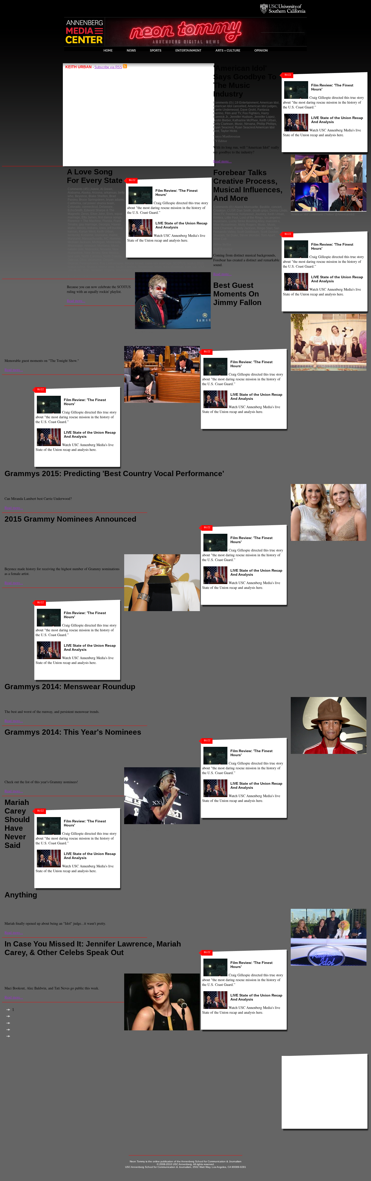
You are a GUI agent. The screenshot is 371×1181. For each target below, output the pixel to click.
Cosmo (123, 961)
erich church (95, 535)
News (131, 51)
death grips (260, 210)
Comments (75, 189)
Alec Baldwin (81, 961)
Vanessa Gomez (15, 912)
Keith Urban (105, 231)
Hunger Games (75, 964)
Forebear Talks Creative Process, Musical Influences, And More (247, 185)
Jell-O (253, 321)
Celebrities (109, 903)
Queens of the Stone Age (182, 758)
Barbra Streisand (127, 527)
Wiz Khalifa (92, 552)
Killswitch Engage (174, 751)
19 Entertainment (246, 102)
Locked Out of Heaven (68, 755)
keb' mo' (19, 542)
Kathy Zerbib (14, 977)
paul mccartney (132, 758)
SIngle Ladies (259, 336)
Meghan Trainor (174, 542)
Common (158, 531)
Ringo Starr (264, 228)
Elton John (97, 214)
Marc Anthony (156, 695)
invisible (235, 482)
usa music (75, 270)
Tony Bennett (68, 552)
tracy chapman (173, 267)
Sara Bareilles (165, 762)
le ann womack (117, 542)
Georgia (104, 224)
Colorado (74, 207)
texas (158, 267)
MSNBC (115, 968)
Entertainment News (71, 535)
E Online (168, 961)
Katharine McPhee (245, 120)
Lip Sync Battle (223, 332)
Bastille (265, 207)
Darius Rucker (67, 744)
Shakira (92, 267)
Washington (124, 270)
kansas (72, 231)
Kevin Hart (264, 329)
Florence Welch (179, 744)
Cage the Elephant (37, 531)
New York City (139, 968)
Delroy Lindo (278, 210)
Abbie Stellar (222, 244)
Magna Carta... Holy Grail (130, 755)
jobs (233, 903)
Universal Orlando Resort (22, 344)
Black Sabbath (149, 741)
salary (23, 907)
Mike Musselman (224, 224)
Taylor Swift (119, 549)
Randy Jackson (244, 228)
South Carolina (126, 267)
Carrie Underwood (226, 109)
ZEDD (115, 765)
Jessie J (112, 538)
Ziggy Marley (110, 552)
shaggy (10, 549)
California (74, 203)
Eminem (50, 535)
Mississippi (75, 245)
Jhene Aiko (127, 538)
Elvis (110, 214)
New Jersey (92, 252)
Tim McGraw (36, 765)
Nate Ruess (74, 758)
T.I (234, 695)
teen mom (47, 972)
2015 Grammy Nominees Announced (70, 519)
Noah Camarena (16, 349)
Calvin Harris (32, 744)
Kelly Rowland (128, 751)
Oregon (108, 260)
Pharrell (198, 695)
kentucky (74, 235)
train (188, 267)
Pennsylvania (89, 263)
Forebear (232, 214)
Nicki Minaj (242, 332)
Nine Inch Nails (110, 758)
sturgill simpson (99, 549)
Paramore (73, 545)
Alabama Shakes (70, 741)
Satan (33, 907)
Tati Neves (31, 972)
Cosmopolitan (139, 961)
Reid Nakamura (15, 487)
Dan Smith (244, 210)
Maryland (74, 238)
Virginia (109, 270)
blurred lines (190, 741)
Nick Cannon (160, 968)
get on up (135, 535)
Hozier (46, 538)
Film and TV (233, 113)
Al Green (106, 189)
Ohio (83, 260)
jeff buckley (114, 228)
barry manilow (149, 527)
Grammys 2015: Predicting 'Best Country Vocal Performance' (114, 473)
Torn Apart (268, 235)
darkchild (173, 531)
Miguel (193, 755)
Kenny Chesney (78, 542)
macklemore (136, 695)
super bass (27, 340)
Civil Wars (49, 744)
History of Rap (272, 318)
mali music (154, 542)
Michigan (98, 242)
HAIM (37, 538)
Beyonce (81, 196)
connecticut (90, 207)
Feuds (180, 903)
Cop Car (74, 482)
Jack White (97, 538)
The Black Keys (139, 549)
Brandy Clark (14, 531)
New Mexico (110, 252)
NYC (173, 968)
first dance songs (109, 217)
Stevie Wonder (249, 235)
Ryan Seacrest (223, 127)
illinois (81, 228)
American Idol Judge (64, 903)
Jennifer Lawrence (271, 321)
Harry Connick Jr (26, 964)
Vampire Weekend (80, 765)
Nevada (105, 249)
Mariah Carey (284, 903)
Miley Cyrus (303, 903)
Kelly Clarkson (223, 124)
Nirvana (249, 124)
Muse (51, 758)
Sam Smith (153, 545)
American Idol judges (262, 106)
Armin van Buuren (111, 741)
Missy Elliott (37, 758)
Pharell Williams (93, 545)
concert (276, 207)
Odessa (73, 260)
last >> (17, 1036)
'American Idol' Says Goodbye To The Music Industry (244, 81)
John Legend (159, 538)
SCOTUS (179, 263)
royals (118, 762)
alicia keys (91, 741)
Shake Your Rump (235, 336)
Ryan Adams (136, 545)
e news (156, 961)
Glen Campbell (153, 535)
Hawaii (116, 224)
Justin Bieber (222, 120)
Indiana (92, 228)
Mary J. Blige (158, 755)
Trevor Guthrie (56, 765)
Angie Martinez (90, 903)
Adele (95, 189)
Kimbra (218, 217)
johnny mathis (179, 538)
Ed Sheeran (35, 535)
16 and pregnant (59, 961)
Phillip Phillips (266, 124)
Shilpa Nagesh (15, 557)
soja (68, 549)
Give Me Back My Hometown (119, 482)
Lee (143, 542)
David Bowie (104, 744)
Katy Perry (70, 751)
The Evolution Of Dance (86, 340)
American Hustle (44, 527)
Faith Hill (111, 535)
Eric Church (90, 482)
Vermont (96, 270)
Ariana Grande (104, 527)
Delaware (106, 207)
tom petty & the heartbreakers (38, 552)
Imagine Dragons (85, 748)
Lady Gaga (98, 542)
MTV (126, 968)
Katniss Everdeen (58, 968)
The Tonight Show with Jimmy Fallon (144, 340)
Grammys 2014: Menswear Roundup (70, 686)
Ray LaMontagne (111, 263)
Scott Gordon (269, 232)
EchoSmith (75, 210)
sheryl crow (106, 267)
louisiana (101, 235)
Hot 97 (59, 964)
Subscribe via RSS (108, 67)
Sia (19, 549)
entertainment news (161, 903)
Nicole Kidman (262, 332)
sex (20, 972)
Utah (86, 270)
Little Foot (231, 217)
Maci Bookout (99, 968)
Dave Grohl (248, 109)
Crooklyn (219, 210)
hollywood (247, 214)
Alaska (86, 192)
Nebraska (91, 249)
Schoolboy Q (171, 545)
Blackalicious (222, 314)
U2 (195, 267)
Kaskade (55, 751)
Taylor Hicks (229, 131)
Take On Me (44, 340)
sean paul (188, 545)
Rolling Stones (102, 762)
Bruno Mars (13, 744)
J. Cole (103, 748)
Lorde (89, 755)
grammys (178, 482)
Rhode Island (134, 263)
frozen (123, 535)
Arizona (97, 192)
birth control (100, 961)
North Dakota (112, 256)
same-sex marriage (158, 263)
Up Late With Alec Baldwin (74, 972)
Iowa (102, 228)
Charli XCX (86, 531)
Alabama (74, 192)
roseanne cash (115, 545)
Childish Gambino (108, 531)
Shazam (219, 235)
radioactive (12, 762)
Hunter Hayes (218, 482)
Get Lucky (22, 748)
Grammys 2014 (59, 695)
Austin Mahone (37, 695)
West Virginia (143, 270)
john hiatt (142, 538)
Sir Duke (232, 235)
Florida (107, 221)
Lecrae (134, 542)
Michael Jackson (79, 242)
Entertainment (188, 51)
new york (74, 256)
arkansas (110, 192)
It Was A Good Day (234, 321)
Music (115, 245)
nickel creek (56, 545)
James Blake (134, 748)
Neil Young (90, 758)
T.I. (7, 765)
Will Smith (48, 344)
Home (108, 51)
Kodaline (87, 235)
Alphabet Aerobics (247, 311)
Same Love (146, 762)
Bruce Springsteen (91, 199)
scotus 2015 (195, 263)
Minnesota (113, 242)
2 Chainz (33, 741)
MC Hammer (112, 238)
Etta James (89, 217)
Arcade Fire (84, 527)
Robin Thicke (214, 695)
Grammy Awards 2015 (155, 482)
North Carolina (92, 256)
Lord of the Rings (251, 217)
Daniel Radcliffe (257, 314)
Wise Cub (220, 239)
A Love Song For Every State (95, 176)
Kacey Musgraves (17, 751)
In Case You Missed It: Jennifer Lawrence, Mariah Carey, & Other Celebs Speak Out (93, 948)
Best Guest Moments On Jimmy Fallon (237, 294)
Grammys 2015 (196, 482)
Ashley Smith (14, 700)
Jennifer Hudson (241, 117)
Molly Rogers (247, 224)
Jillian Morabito (79, 275)
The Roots (111, 340)
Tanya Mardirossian (226, 136)
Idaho (71, 228)
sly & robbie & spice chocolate (43, 549)
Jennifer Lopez (264, 117)
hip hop (256, 318)
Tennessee (145, 267)
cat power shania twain (98, 203)
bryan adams (115, 199)
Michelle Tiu (14, 771)
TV (190, 340)
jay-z (148, 748)
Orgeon (73, 263)
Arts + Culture (228, 51)
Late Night (280, 329)
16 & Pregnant (37, 961)
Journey (260, 214)
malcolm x (273, 221)
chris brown (130, 531)
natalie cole (76, 249)
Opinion (261, 51)
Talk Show (61, 340)
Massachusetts (92, 238)
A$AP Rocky (49, 741)
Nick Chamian (223, 228)
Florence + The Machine (84, 221)
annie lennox (66, 527)
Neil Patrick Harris (179, 695)
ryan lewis (130, 762)
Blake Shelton (98, 196)
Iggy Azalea (81, 538)
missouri (90, 245)
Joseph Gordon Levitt (269, 325)
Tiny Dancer (179, 340)
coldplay (145, 531)
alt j (29, 527)
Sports (155, 51)
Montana (103, 245)
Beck (177, 527)
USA (201, 267)
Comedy (238, 314)
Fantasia (161, 744)
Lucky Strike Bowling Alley (246, 221)
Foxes (9, 748)
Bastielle (167, 527)
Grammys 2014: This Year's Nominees (73, 732)
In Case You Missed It (154, 964)
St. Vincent (80, 549)
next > (16, 1030)
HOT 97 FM (194, 903)
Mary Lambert (178, 755)
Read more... (76, 300)
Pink (160, 758)
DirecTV (218, 214)
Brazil (113, 961)
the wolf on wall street (166, 549)
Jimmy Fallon (244, 325)
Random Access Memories (40, 762)
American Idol (269, 102)
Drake (21, 535)
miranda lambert (271, 482)
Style (228, 695)
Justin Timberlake (225, 329)
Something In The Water (310, 482)
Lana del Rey (23, 755)
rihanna (65, 762)
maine (113, 235)
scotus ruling (76, 267)
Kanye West (87, 231)
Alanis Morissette (246, 207)
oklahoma (94, 260)
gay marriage (88, 224)
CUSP (231, 210)
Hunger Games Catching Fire (108, 964)
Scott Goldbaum (248, 232)
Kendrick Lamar (55, 542)
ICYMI (133, 964)
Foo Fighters (251, 113)
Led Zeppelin (43, 755)
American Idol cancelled (229, 106)
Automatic (33, 482)
